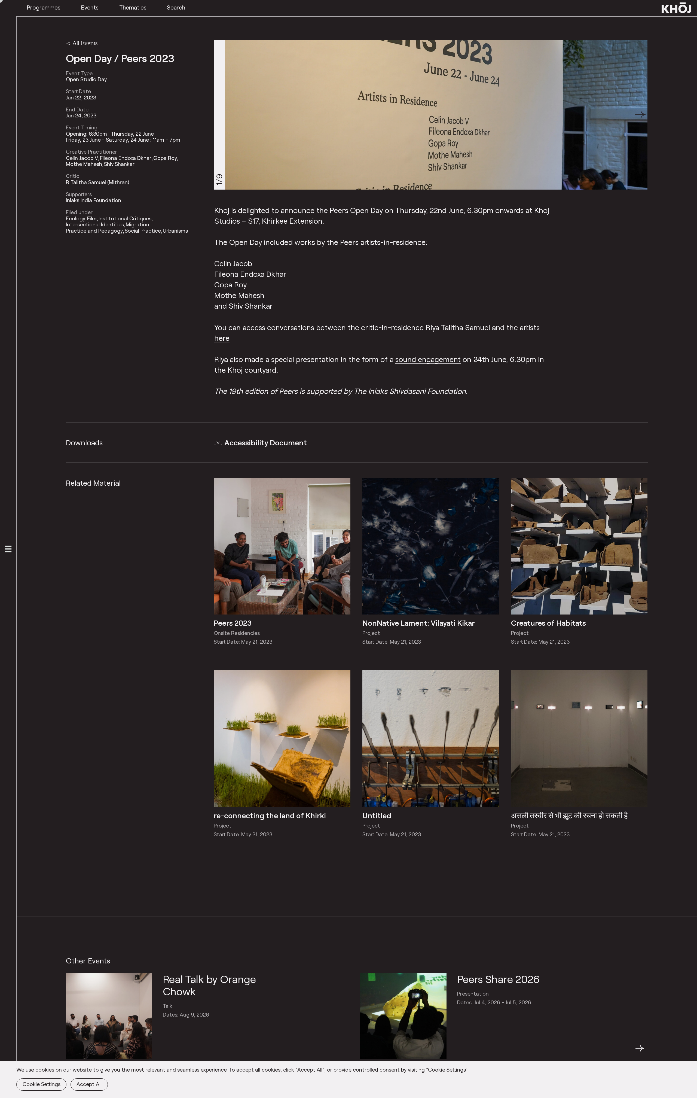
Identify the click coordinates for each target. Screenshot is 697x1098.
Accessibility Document (265, 442)
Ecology (75, 218)
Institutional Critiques (125, 218)
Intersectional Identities (95, 225)
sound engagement (428, 359)
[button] (640, 115)
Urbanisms (175, 231)
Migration (137, 225)
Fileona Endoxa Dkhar (125, 158)
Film (92, 218)
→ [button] (640, 1051)
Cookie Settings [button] (41, 1084)
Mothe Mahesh (84, 164)
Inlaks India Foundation (93, 200)
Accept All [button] (89, 1084)
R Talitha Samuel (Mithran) (97, 182)
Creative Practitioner (91, 152)
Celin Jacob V (82, 158)
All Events (84, 43)
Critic (72, 176)
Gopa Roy (165, 158)
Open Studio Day (86, 80)
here (222, 337)
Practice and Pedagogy (94, 231)
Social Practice (143, 231)
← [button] (71, 1051)
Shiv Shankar (119, 164)
